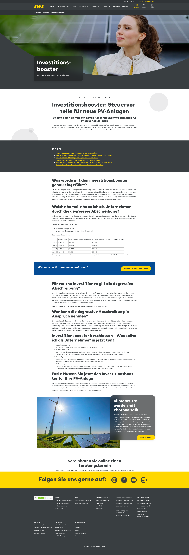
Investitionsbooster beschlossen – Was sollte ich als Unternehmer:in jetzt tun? (84, 162)
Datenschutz (59, 527)
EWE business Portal (143, 506)
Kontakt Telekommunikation (43, 527)
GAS (76, 497)
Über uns (78, 525)
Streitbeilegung (60, 536)
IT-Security (99, 509)
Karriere (77, 527)
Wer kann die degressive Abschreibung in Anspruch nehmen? (78, 160)
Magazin (46, 12)
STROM (57, 497)
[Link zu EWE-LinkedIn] (143, 480)
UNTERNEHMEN (80, 522)
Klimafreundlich (141, 509)
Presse (77, 530)
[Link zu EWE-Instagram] (114, 480)
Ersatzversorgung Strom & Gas (122, 511)
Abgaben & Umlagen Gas (124, 503)
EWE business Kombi (143, 500)
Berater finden (39, 530)
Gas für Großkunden (81, 503)
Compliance (79, 536)
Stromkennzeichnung (123, 515)
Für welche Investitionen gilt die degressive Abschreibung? (77, 158)
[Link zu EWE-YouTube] (134, 480)
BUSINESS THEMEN (143, 497)
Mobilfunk (99, 506)
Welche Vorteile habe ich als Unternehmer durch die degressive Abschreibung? (84, 155)
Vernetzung (99, 503)
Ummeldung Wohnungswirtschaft (143, 515)
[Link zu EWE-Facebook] (124, 480)
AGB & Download (60, 525)
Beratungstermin (108, 366)
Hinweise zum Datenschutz (63, 530)
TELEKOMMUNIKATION (103, 497)
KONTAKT (37, 522)
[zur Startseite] (39, 6)
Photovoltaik (59, 509)
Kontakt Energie (39, 525)
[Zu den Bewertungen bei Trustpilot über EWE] (44, 499)
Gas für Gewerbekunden (83, 500)
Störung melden (39, 533)
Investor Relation (80, 533)
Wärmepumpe (68, 306)
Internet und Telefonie (103, 500)
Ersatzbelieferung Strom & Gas (122, 507)
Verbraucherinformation (124, 497)
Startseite (37, 12)
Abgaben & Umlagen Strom (124, 500)
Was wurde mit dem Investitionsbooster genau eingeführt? (77, 153)
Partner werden (142, 511)
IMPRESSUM (58, 522)
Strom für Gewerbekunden (63, 500)
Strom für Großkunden (62, 503)
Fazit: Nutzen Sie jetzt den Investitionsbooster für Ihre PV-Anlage (79, 165)
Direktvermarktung (61, 506)
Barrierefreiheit (60, 533)
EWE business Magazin (144, 503)
